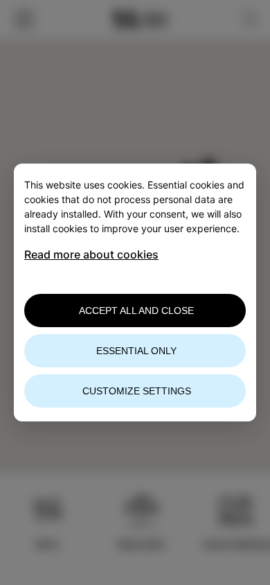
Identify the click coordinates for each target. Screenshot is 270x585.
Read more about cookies (91, 254)
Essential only (136, 350)
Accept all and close (136, 310)
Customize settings (136, 390)
